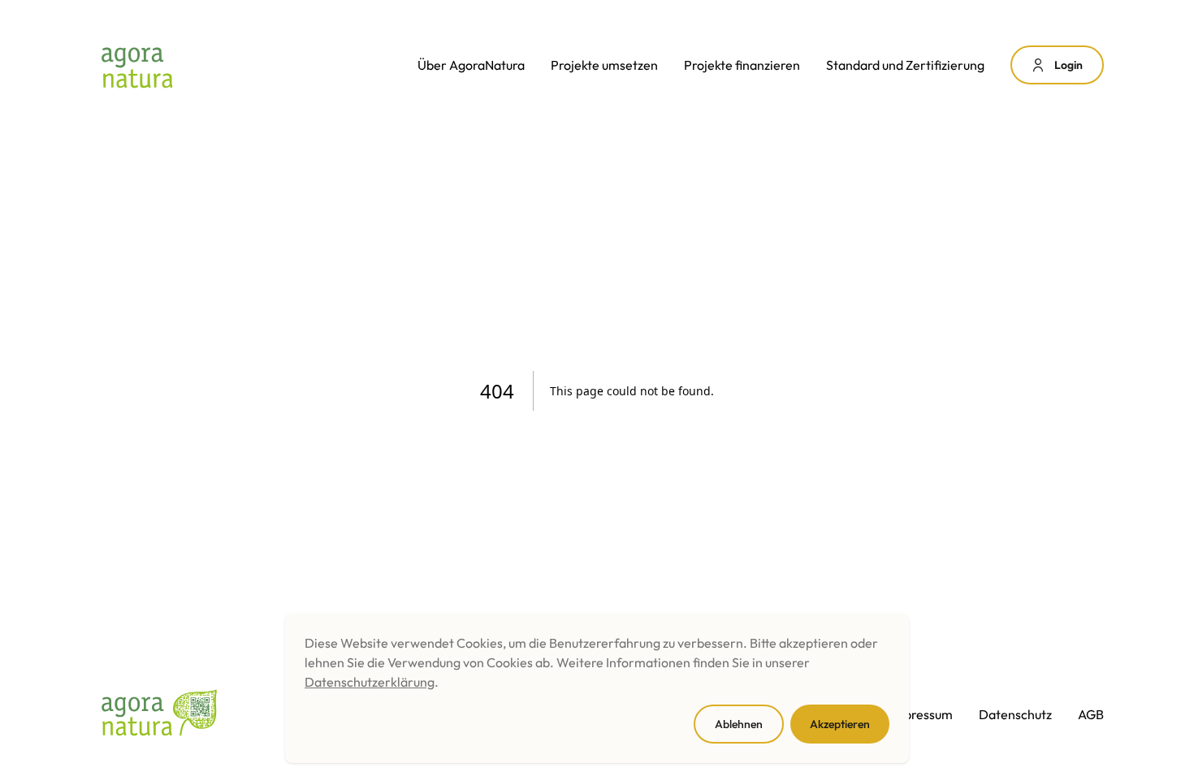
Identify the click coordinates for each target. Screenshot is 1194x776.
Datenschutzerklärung (370, 682)
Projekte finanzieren (742, 65)
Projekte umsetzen (604, 65)
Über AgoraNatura (471, 65)
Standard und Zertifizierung (905, 65)
